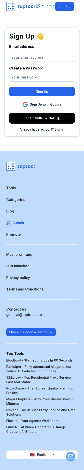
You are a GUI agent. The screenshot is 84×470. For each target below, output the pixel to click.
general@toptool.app (24, 314)
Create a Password (26, 68)
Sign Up (64, 6)
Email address (21, 46)
